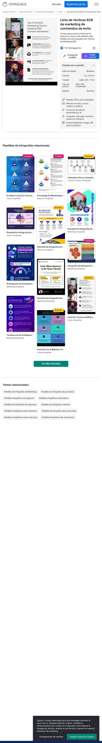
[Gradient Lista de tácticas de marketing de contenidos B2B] (20, 174)
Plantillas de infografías (45, 12)
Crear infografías (25, 12)
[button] (70, 56)
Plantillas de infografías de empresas (20, 404)
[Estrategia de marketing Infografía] (51, 174)
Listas (60, 12)
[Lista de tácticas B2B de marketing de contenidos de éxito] (81, 296)
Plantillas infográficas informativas (53, 398)
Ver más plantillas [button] (51, 363)
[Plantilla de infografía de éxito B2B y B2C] (51, 226)
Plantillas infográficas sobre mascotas (20, 417)
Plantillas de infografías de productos (57, 392)
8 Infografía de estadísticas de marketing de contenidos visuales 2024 (20, 284)
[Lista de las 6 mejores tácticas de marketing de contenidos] (51, 328)
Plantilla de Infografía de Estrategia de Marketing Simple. (51, 298)
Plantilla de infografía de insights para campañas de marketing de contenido (81, 229)
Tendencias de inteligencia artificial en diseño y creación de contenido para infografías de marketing (20, 335)
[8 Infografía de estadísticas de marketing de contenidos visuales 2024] (20, 262)
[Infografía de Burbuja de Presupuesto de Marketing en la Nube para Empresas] (81, 252)
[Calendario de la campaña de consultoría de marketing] (81, 165)
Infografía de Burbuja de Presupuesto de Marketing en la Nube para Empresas (81, 266)
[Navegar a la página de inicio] (15, 4)
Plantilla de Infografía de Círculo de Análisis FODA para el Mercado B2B (20, 232)
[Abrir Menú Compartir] (94, 48)
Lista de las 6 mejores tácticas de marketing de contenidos (51, 349)
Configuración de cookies (51, 737)
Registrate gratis (76, 4)
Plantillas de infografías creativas (55, 404)
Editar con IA (92, 55)
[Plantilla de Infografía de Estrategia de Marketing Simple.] (51, 277)
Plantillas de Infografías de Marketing (20, 392)
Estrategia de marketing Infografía (51, 195)
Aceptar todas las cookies (82, 737)
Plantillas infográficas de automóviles (58, 417)
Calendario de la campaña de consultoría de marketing (81, 177)
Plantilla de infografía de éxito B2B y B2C (51, 247)
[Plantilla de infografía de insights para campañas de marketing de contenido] (81, 208)
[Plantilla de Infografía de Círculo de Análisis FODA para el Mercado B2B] (20, 218)
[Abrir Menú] (96, 4)
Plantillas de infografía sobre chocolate (59, 411)
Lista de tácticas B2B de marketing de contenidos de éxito (81, 317)
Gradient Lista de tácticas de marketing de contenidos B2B (20, 195)
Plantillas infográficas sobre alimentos (20, 411)
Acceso (56, 4)
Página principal (9, 12)
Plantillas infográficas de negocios (19, 398)
